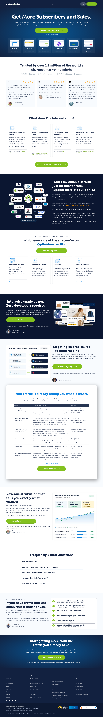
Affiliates (8, 694)
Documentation (79, 683)
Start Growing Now (49, 251)
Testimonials (9, 683)
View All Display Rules (51, 463)
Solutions (44, 4)
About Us (75, 4)
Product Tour (78, 689)
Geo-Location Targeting (58, 692)
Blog (7, 692)
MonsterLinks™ (56, 684)
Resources (67, 4)
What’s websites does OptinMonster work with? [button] (38, 573)
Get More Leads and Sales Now (49, 164)
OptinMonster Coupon (49, 713)
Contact (8, 689)
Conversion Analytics (35, 697)
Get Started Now (18, 320)
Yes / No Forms (56, 679)
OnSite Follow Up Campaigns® (60, 695)
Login (83, 4)
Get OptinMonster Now (49, 30)
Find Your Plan (91, 4)
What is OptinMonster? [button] (30, 562)
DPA (24, 713)
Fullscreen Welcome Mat (36, 683)
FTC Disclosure (34, 713)
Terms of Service (10, 713)
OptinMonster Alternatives (82, 694)
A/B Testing (33, 694)
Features (36, 4)
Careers (8, 697)
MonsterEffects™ (56, 687)
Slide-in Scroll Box (34, 689)
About (7, 686)
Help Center (58, 4)
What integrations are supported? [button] (34, 583)
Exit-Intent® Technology (36, 681)
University (8, 678)
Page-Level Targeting (57, 689)
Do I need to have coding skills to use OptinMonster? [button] (40, 567)
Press (7, 681)
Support (77, 681)
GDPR (28, 713)
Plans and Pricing (79, 686)
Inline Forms (33, 692)
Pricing (51, 4)
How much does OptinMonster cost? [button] (35, 578)
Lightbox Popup (34, 678)
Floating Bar (33, 686)
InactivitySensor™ (57, 698)
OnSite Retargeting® (57, 681)
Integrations (78, 692)
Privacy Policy (19, 713)
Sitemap (41, 713)
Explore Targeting (65, 367)
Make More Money (19, 521)
